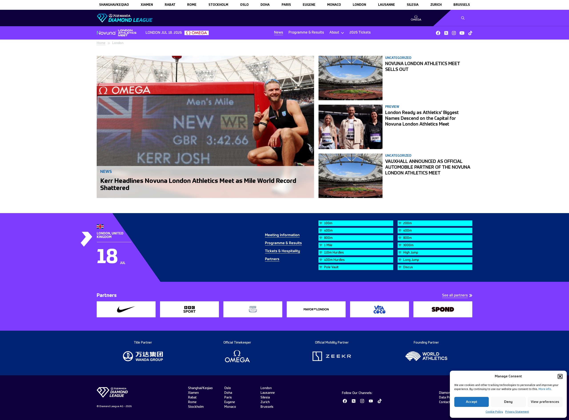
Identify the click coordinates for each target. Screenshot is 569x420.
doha (265, 4)
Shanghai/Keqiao (114, 4)
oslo (244, 4)
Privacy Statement (517, 412)
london (359, 4)
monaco (334, 4)
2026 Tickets (360, 32)
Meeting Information (282, 235)
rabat (170, 4)
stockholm (218, 4)
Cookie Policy (494, 412)
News (278, 32)
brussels (461, 4)
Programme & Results (306, 32)
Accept (471, 402)
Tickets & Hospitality (282, 251)
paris (286, 4)
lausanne (386, 4)
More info (545, 389)
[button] (560, 376)
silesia (413, 4)
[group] (416, 18)
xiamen (147, 4)
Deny (508, 402)
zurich (436, 4)
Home (101, 43)
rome (191, 4)
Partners (272, 259)
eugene (309, 4)
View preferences (545, 402)
